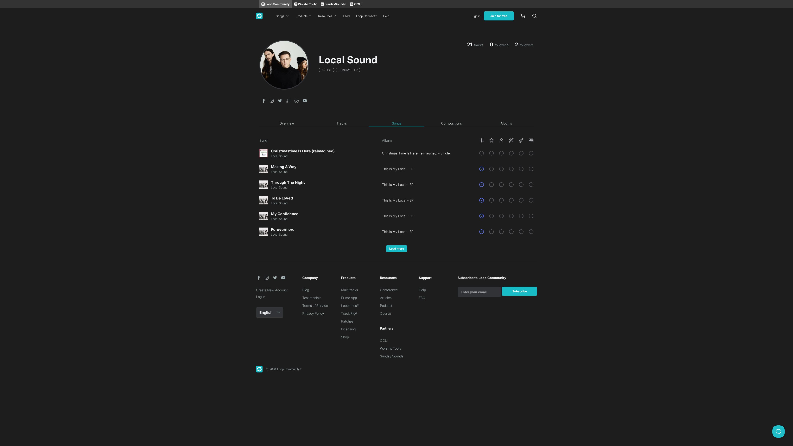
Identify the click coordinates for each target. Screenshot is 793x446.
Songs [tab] (396, 123)
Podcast (386, 306)
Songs (280, 16)
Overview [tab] (286, 123)
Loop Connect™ (366, 16)
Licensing (348, 329)
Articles (386, 298)
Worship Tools (390, 348)
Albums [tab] (506, 123)
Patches (347, 321)
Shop (345, 337)
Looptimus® (350, 306)
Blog (305, 290)
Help (386, 16)
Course (385, 313)
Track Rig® (349, 313)
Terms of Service (315, 306)
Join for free (498, 16)
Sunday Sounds (391, 356)
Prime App (349, 298)
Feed (346, 16)
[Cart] (522, 15)
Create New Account (272, 290)
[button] (263, 100)
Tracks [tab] (342, 123)
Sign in (476, 16)
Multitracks (349, 290)
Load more (396, 248)
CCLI (384, 340)
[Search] (534, 15)
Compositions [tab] (451, 123)
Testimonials (311, 298)
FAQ (422, 298)
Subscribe (519, 291)
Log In (260, 297)
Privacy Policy (313, 313)
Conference (389, 290)
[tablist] (396, 123)
